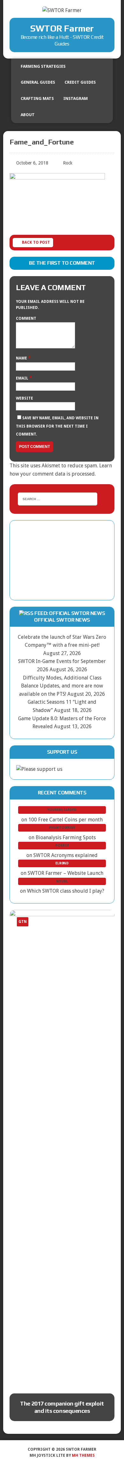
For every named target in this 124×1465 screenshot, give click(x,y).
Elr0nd (62, 863)
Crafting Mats (37, 98)
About (28, 114)
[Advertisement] (62, 560)
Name (22, 358)
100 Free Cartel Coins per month (65, 820)
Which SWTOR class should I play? (65, 891)
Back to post (36, 242)
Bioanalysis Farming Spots (66, 837)
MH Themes (83, 1455)
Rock (67, 162)
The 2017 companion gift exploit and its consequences (62, 1407)
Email (22, 378)
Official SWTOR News (62, 620)
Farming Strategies (43, 66)
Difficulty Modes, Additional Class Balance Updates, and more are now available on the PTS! (61, 686)
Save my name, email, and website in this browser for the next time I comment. (57, 426)
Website (24, 398)
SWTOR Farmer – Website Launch (65, 873)
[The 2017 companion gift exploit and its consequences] (62, 1148)
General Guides (38, 82)
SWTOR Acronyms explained (65, 855)
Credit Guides (80, 82)
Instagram (75, 98)
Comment (26, 318)
